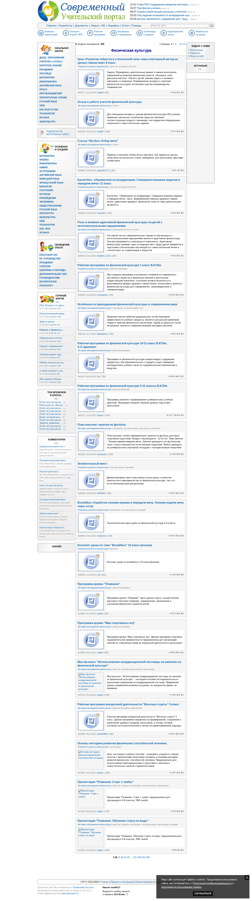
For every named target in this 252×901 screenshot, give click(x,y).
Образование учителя (50, 338)
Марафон (113, 25)
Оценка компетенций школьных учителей (161, 11)
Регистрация (196, 50)
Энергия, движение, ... (51, 423)
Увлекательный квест (92, 463)
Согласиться (203, 893)
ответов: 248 (55, 382)
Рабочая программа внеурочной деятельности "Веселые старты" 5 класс (128, 704)
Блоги (125, 25)
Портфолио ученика (148, 8)
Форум (95, 25)
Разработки (65, 25)
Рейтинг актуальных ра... (52, 362)
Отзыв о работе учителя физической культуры (109, 101)
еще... (58, 302)
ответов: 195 (55, 341)
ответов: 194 (55, 317)
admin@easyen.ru (69, 893)
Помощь (136, 25)
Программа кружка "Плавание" (98, 584)
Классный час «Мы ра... (51, 405)
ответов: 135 (55, 308)
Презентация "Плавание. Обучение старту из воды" (113, 820)
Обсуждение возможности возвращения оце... (164, 15)
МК (103, 25)
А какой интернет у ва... (51, 370)
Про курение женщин (50, 379)
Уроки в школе (46, 321)
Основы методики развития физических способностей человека (122, 743)
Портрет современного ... (52, 346)
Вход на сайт (197, 56)
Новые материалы (145, 882)
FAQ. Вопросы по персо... (52, 305)
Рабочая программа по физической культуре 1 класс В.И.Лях (119, 265)
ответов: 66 (54, 374)
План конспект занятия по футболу (101, 424)
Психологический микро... (52, 313)
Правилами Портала (83, 887)
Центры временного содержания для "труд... (163, 19)
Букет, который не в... (50, 417)
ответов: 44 (54, 325)
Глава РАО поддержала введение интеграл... (163, 4)
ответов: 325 (55, 366)
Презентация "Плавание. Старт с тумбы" (105, 781)
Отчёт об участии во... (51, 402)
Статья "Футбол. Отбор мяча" (97, 140)
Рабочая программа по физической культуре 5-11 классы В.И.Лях (122, 385)
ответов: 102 (55, 349)
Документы (81, 25)
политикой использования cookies (181, 887)
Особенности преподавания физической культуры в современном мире (127, 304)
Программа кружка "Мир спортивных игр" (106, 622)
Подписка (195, 53)
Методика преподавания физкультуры (94, 106)
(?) (126, 894)
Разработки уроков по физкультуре (93, 66)
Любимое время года (50, 354)
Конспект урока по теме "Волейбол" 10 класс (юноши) (114, 545)
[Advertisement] (200, 130)
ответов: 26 (54, 357)
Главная (51, 25)
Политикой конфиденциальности (212, 883)
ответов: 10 (54, 333)
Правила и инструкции (122, 882)
